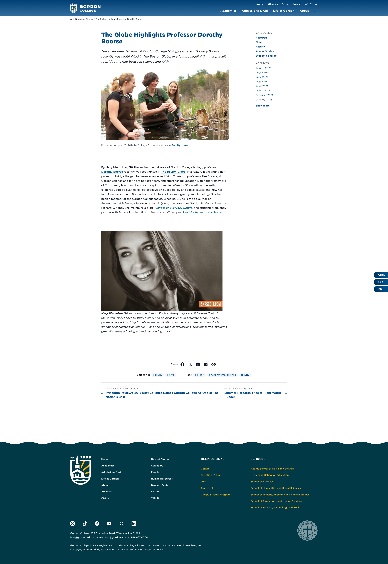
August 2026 (263, 68)
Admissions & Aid (255, 10)
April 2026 (262, 86)
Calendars (157, 465)
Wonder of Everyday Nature (173, 207)
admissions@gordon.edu (111, 537)
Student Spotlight (267, 55)
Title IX (155, 498)
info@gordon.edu (80, 537)
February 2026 (265, 95)
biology (199, 374)
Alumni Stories (265, 51)
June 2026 (262, 77)
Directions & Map (211, 475)
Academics (228, 10)
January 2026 (264, 99)
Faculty (175, 145)
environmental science (222, 374)
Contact (205, 468)
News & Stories (160, 459)
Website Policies (155, 549)
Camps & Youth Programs (216, 494)
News (296, 4)
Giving (285, 4)
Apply (259, 4)
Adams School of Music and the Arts (272, 468)
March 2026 (263, 90)
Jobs (204, 481)
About (304, 10)
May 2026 (262, 81)
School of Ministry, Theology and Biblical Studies (280, 494)
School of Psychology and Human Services (276, 501)
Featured (261, 37)
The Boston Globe (173, 171)
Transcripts (207, 488)
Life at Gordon (283, 10)
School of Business (262, 481)
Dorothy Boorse (112, 171)
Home (104, 459)
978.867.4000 (139, 537)
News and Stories (84, 19)
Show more (263, 105)
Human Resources (162, 478)
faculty (245, 374)
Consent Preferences (130, 549)
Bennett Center (160, 485)
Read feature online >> (202, 212)
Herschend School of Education (270, 475)
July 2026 (262, 72)
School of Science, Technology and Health (276, 507)
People (155, 472)
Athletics (272, 4)
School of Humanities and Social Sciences (276, 488)
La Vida (155, 491)
